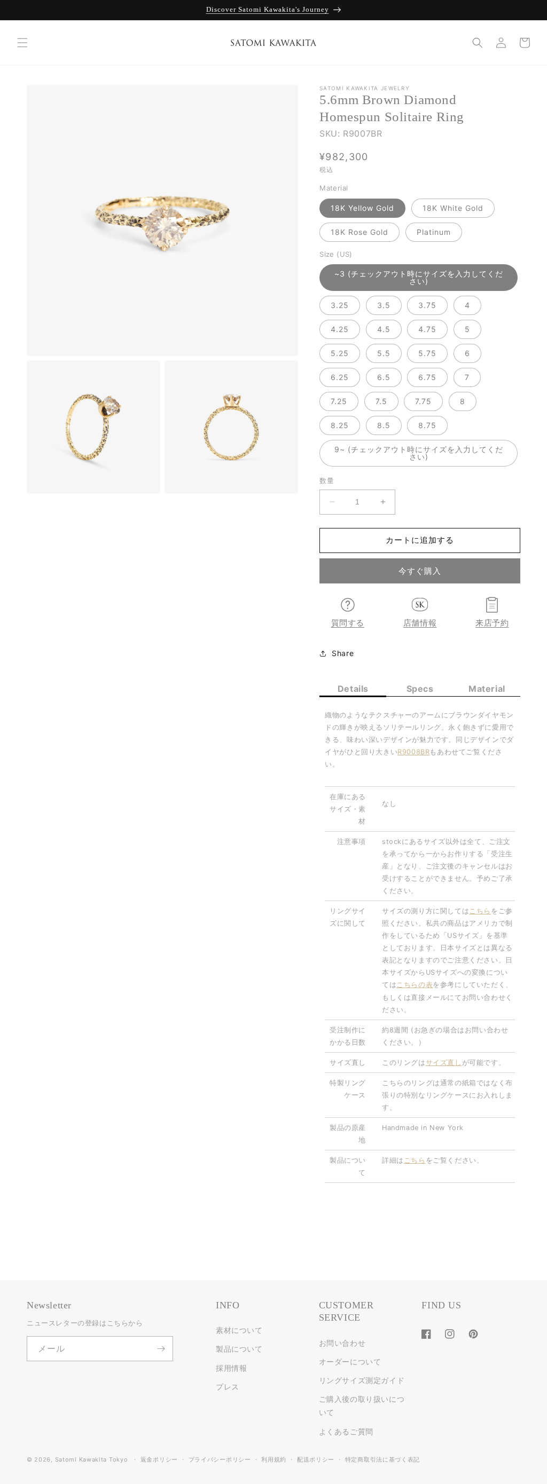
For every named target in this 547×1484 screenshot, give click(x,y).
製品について (239, 1348)
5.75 (427, 353)
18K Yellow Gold (362, 207)
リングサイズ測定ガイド (362, 1380)
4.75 (427, 329)
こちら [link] (480, 911)
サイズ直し (444, 1063)
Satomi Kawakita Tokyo (91, 1459)
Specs (420, 688)
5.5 (383, 353)
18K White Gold (453, 207)
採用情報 (231, 1367)
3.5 (383, 305)
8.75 (427, 425)
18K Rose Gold (359, 231)
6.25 (340, 377)
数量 (326, 480)
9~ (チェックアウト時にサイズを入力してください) (418, 453)
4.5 (383, 329)
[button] (22, 42)
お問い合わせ (342, 1342)
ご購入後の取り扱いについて (362, 1405)
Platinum (434, 231)
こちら (415, 1160)
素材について (239, 1330)
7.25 (339, 401)
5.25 (340, 353)
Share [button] (343, 653)
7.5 (381, 401)
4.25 (340, 329)
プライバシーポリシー (220, 1459)
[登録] (161, 1348)
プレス (227, 1386)
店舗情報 (419, 623)
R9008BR (413, 752)
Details (353, 688)
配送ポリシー (315, 1459)
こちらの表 (414, 985)
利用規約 (273, 1459)
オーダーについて (350, 1361)
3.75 (427, 305)
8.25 (340, 425)
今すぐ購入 (419, 571)
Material (486, 688)
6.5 (383, 377)
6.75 (427, 377)
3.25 (340, 305)
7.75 (423, 401)
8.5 (383, 425)
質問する (347, 623)
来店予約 (492, 623)
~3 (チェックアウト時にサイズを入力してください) (418, 277)
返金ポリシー (159, 1459)
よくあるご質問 (346, 1431)
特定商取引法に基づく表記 (382, 1459)
